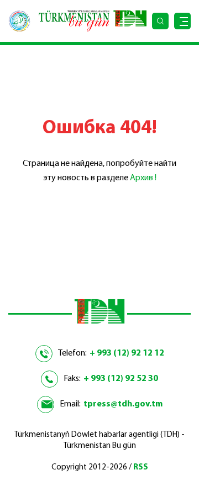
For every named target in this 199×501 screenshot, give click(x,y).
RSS (140, 467)
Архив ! (143, 178)
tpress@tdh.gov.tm (123, 404)
